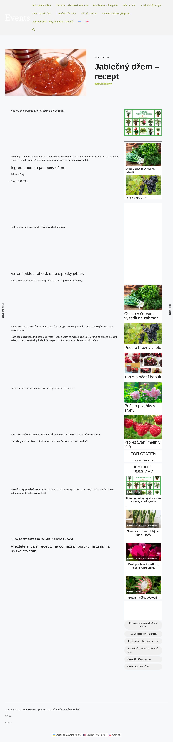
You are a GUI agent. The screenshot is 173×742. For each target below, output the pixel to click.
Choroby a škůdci (41, 13)
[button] (34, 30)
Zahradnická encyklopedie (116, 13)
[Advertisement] (65, 135)
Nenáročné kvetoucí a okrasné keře (142, 650)
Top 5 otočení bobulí (142, 377)
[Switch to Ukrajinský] (80, 21)
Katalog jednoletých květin (143, 634)
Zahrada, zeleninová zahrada (72, 5)
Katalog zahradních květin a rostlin (143, 625)
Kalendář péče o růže (138, 666)
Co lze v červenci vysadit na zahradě (141, 315)
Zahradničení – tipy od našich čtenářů (52, 21)
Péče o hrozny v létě (136, 197)
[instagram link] (6, 716)
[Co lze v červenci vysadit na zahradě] (143, 155)
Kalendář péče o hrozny (139, 659)
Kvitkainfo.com (23, 551)
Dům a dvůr (129, 5)
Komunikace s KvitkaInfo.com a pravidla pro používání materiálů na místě (42, 709)
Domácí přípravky (66, 13)
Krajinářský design (151, 5)
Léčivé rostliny (89, 13)
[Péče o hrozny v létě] (143, 185)
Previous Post (3, 310)
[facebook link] (10, 716)
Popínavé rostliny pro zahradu (143, 641)
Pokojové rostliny (41, 5)
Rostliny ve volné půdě (105, 5)
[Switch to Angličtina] (87, 21)
